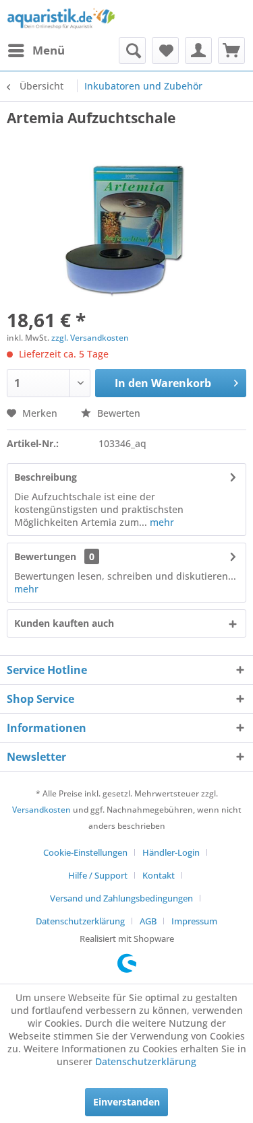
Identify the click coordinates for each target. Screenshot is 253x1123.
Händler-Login (171, 852)
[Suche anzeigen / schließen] (132, 50)
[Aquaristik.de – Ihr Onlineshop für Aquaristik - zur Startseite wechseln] (61, 18)
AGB (148, 921)
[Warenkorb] (231, 50)
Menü (48, 50)
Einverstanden (126, 1101)
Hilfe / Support (98, 875)
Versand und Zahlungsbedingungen (121, 898)
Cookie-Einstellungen (85, 852)
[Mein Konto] (198, 50)
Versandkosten (41, 809)
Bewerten (117, 413)
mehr (160, 522)
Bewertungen (45, 556)
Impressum (194, 921)
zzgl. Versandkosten (90, 337)
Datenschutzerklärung (80, 921)
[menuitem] (36, 50)
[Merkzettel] (165, 50)
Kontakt (158, 875)
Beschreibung (45, 477)
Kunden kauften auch (64, 623)
